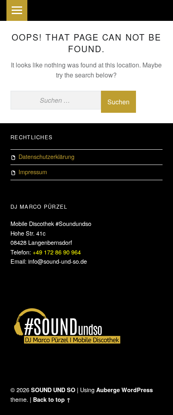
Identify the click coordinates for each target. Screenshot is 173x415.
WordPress (137, 390)
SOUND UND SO (53, 390)
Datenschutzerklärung (46, 156)
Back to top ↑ (52, 399)
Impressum (33, 171)
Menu (16, 10)
